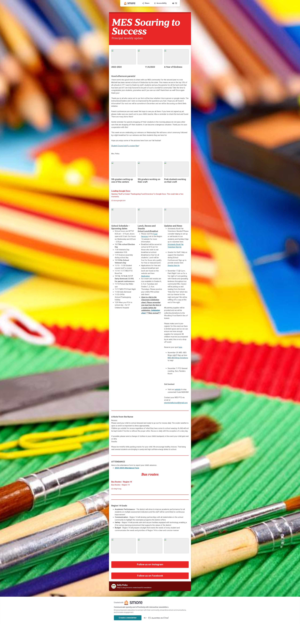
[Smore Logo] (130, 3)
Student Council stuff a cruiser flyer (125, 146)
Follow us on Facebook (150, 575)
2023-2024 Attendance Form (127, 468)
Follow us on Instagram (150, 564)
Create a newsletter (128, 618)
